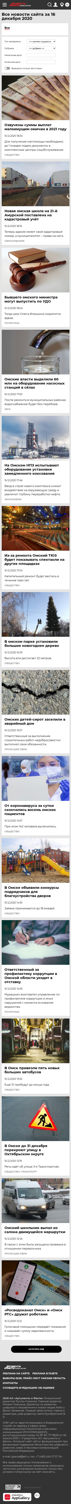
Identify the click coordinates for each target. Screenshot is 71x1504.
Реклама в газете (45, 1373)
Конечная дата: (12, 62)
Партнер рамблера (32, 1487)
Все (7, 27)
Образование (14, 241)
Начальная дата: (13, 55)
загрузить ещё (36, 1349)
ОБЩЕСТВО (12, 155)
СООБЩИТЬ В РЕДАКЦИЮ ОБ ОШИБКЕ (28, 1387)
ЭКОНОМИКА (13, 499)
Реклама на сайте (16, 1373)
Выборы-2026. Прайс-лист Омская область (34, 1378)
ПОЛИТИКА (11, 323)
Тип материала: (12, 41)
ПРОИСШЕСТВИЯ (15, 749)
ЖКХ (7, 409)
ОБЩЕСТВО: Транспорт (20, 1171)
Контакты (10, 1383)
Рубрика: (9, 48)
